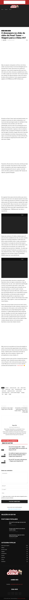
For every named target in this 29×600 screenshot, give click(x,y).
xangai (10, 394)
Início (2, 9)
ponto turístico (18, 390)
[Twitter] (10, 43)
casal (18, 387)
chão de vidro (23, 387)
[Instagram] (12, 593)
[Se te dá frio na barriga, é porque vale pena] (4, 524)
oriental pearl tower (18, 389)
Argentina (3, 456)
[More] (22, 43)
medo (13, 389)
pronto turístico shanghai (15, 392)
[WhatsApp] (16, 43)
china (3, 389)
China (10, 9)
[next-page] (4, 466)
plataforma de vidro (11, 390)
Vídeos (9, 30)
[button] (2, 6)
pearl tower (4, 390)
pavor (25, 389)
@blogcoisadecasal (14, 509)
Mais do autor (7, 443)
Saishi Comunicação (21, 598)
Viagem (6, 9)
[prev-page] (2, 466)
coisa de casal (7, 389)
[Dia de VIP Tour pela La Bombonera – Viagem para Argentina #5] (4, 461)
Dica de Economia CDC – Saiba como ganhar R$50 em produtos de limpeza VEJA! (18, 448)
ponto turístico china (5, 392)
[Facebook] (7, 43)
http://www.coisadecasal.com (14, 427)
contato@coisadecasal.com (16, 584)
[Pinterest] (13, 43)
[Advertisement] (14, 2)
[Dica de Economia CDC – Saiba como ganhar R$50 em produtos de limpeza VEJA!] (4, 448)
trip (2, 394)
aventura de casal (13, 387)
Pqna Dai (4, 40)
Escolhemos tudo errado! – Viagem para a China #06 (7, 408)
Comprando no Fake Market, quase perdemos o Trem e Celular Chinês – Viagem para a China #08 (21, 410)
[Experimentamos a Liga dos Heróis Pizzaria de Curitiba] (4, 536)
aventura (6, 387)
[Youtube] (20, 593)
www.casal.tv (20, 365)
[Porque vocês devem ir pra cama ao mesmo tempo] (4, 530)
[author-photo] (14, 423)
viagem (6, 394)
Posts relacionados (9, 441)
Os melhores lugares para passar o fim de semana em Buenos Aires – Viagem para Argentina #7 (18, 454)
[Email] (19, 43)
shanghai (22, 392)
